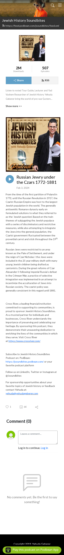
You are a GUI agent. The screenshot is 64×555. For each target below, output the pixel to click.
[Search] (52, 5)
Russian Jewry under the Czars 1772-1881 (37, 180)
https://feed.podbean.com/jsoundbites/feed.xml (32, 25)
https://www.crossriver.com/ (24, 340)
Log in (44, 447)
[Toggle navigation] (60, 5)
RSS (47, 80)
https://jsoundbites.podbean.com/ (25, 361)
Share (20, 80)
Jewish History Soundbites (23, 20)
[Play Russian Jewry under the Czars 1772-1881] (10, 179)
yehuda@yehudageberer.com (22, 393)
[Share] (37, 407)
